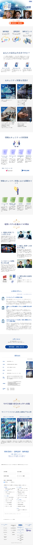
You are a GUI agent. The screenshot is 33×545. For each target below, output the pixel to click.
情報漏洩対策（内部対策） (6, 125)
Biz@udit (5, 539)
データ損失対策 (4, 101)
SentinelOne (5, 532)
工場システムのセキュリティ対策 (7, 127)
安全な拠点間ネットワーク (6, 126)
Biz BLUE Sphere (5, 537)
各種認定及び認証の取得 (13, 525)
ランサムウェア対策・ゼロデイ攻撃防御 (8, 122)
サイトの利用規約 (13, 530)
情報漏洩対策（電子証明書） (22, 126)
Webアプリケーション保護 (22, 101)
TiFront (5, 534)
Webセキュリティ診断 (21, 102)
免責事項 (13, 532)
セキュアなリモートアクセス (22, 122)
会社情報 (13, 534)
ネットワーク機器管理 (21, 103)
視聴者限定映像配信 (21, 125)
